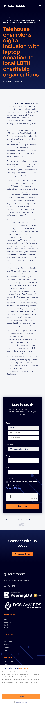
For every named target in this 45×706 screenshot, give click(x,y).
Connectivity (9, 622)
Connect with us (22, 554)
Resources (8, 642)
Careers (7, 647)
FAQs (6, 664)
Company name (11, 456)
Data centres (9, 619)
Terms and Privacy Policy (16, 488)
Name (8, 423)
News (11, 18)
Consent (9, 478)
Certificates (8, 661)
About (6, 639)
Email (8, 467)
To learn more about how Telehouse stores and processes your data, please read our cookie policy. (19, 687)
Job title (9, 444)
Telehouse (28, 106)
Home (5, 18)
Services (7, 625)
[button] (21, 702)
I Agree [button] (21, 696)
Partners (7, 644)
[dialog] (22, 685)
